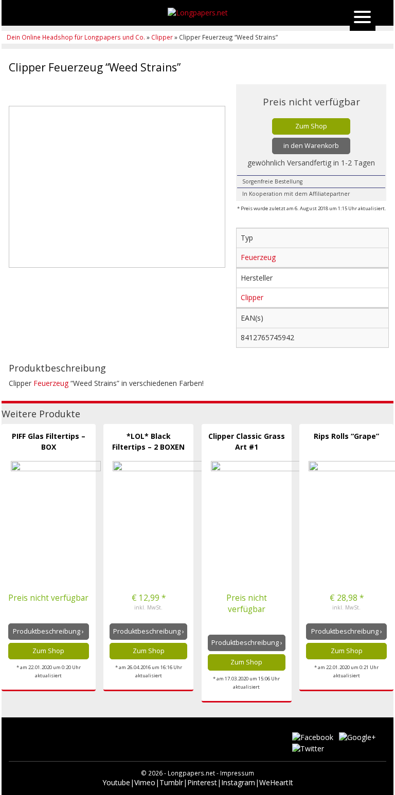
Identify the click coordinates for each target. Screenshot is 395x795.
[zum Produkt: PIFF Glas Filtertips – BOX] (55, 506)
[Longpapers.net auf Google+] (357, 737)
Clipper (162, 37)
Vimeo (144, 782)
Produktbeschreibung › (48, 631)
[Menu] (362, 18)
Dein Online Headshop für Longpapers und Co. (77, 37)
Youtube (116, 782)
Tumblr (171, 782)
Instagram (238, 782)
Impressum (237, 773)
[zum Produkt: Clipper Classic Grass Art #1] (255, 506)
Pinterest (202, 782)
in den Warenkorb (311, 145)
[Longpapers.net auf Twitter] (308, 747)
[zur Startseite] (197, 12)
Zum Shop (311, 126)
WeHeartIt (276, 782)
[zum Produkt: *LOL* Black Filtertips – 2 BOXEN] (157, 506)
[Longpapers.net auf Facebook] (313, 737)
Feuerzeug (50, 383)
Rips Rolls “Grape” (346, 436)
